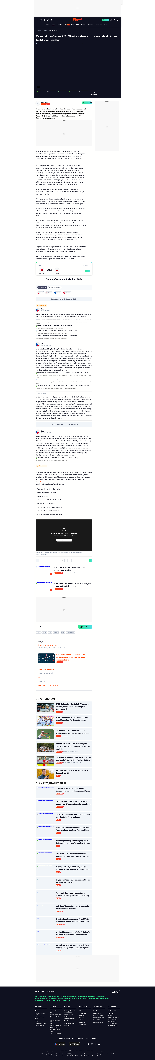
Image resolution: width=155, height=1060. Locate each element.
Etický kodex (87, 1055)
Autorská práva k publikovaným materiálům (48, 1054)
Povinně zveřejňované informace (98, 1055)
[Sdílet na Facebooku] (37, 627)
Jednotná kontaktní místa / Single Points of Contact (71, 1055)
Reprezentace (53, 685)
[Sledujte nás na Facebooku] (37, 20)
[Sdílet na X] (40, 627)
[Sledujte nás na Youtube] (51, 20)
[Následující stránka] (90, 560)
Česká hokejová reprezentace (47, 645)
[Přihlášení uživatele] (111, 20)
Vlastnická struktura (54, 1055)
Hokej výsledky (42, 685)
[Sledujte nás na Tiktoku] (47, 20)
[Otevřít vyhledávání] (114, 20)
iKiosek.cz (41, 482)
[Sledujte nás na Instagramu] (40, 20)
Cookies (104, 1054)
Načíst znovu (64, 540)
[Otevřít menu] (117, 20)
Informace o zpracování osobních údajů (92, 1054)
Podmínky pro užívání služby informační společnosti (71, 1054)
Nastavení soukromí (111, 1054)
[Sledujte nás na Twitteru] (44, 20)
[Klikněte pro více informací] (38, 87)
